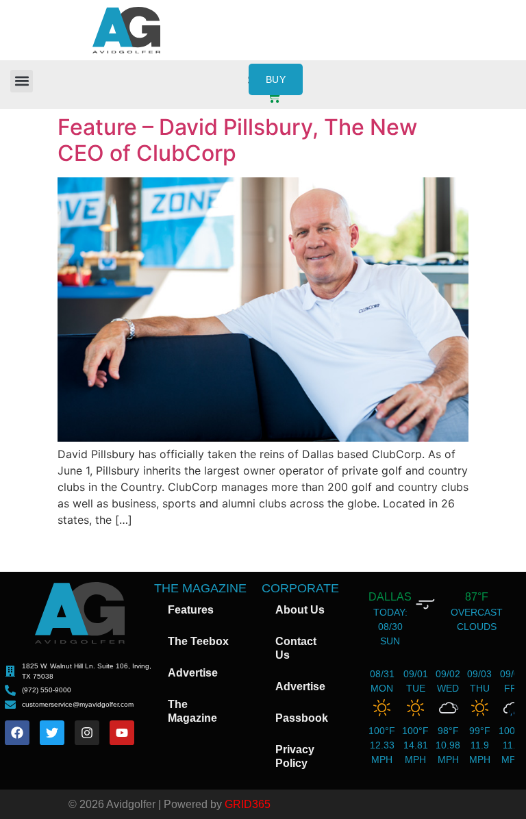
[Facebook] (17, 732)
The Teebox (198, 641)
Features (191, 610)
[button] (21, 81)
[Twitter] (52, 732)
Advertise (193, 673)
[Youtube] (122, 732)
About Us (300, 610)
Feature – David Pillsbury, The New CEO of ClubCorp (237, 140)
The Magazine (192, 711)
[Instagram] (87, 732)
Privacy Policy (294, 756)
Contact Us (295, 648)
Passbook (301, 718)
